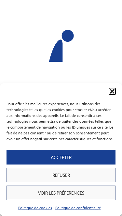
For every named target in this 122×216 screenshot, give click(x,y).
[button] (112, 91)
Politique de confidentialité (78, 207)
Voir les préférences (61, 193)
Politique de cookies (35, 207)
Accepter (61, 157)
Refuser (61, 175)
